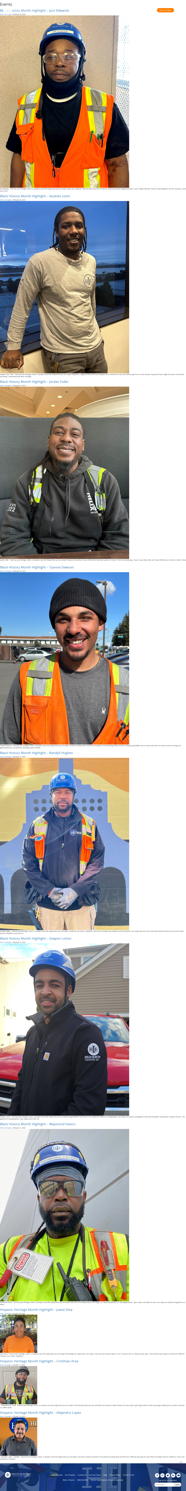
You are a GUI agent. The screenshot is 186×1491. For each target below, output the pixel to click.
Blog (105, 1475)
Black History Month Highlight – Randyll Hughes (36, 753)
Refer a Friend (68, 1480)
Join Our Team (165, 10)
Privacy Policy (115, 1475)
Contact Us (146, 10)
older (180, 1462)
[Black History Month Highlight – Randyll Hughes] (64, 844)
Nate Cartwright (5, 757)
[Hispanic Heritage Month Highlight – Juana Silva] (18, 1333)
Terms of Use (128, 1475)
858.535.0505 (82, 1480)
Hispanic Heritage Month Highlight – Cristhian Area (39, 1361)
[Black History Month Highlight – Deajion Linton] (64, 1029)
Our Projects (130, 10)
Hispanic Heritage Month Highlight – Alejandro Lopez (40, 1412)
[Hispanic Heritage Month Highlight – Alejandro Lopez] (18, 1436)
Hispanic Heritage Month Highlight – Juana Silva (36, 1309)
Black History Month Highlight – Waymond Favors (37, 1124)
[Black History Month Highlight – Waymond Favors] (64, 1215)
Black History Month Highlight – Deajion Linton (35, 938)
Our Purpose (114, 10)
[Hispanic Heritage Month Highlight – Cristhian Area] (18, 1385)
